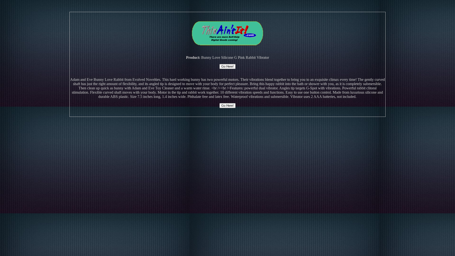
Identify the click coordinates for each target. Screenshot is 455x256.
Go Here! (227, 66)
